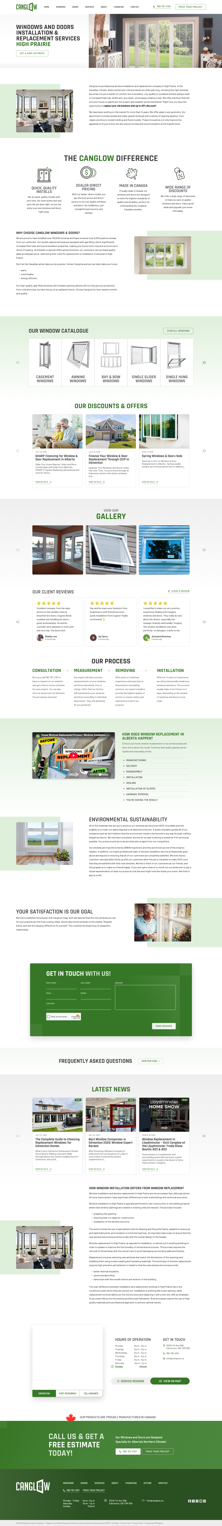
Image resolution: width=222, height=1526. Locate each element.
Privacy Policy (137, 1523)
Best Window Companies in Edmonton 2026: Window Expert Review (111, 1142)
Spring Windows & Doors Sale (162, 456)
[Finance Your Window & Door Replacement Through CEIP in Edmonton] (111, 431)
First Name (51, 983)
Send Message (164, 1026)
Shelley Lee (51, 636)
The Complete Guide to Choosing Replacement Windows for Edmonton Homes (57, 1142)
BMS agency (158, 1523)
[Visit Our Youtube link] (200, 1501)
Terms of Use (125, 1523)
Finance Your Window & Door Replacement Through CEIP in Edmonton (109, 459)
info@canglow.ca (175, 1358)
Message (119, 983)
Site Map (115, 1523)
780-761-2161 (172, 1353)
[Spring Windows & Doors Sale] (164, 431)
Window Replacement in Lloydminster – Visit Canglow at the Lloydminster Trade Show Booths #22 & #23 (163, 1144)
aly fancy (103, 636)
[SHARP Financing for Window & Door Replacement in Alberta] (57, 431)
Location (50, 1004)
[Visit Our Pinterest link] (204, 1501)
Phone (84, 993)
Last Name (86, 983)
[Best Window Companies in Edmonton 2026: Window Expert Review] (111, 1115)
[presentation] (17, 362)
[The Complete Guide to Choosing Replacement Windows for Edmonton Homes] (57, 1115)
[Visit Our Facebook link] (189, 1501)
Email (49, 993)
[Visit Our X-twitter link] (193, 1501)
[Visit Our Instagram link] (197, 1501)
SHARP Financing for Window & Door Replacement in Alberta (56, 458)
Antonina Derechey (161, 636)
